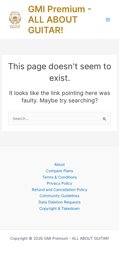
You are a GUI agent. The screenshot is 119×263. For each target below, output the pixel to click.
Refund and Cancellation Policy (59, 189)
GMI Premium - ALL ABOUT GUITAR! (60, 20)
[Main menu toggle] (108, 19)
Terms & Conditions (59, 177)
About (59, 164)
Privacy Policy (59, 183)
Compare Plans (59, 171)
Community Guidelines (59, 196)
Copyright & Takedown (59, 208)
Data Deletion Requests (59, 202)
